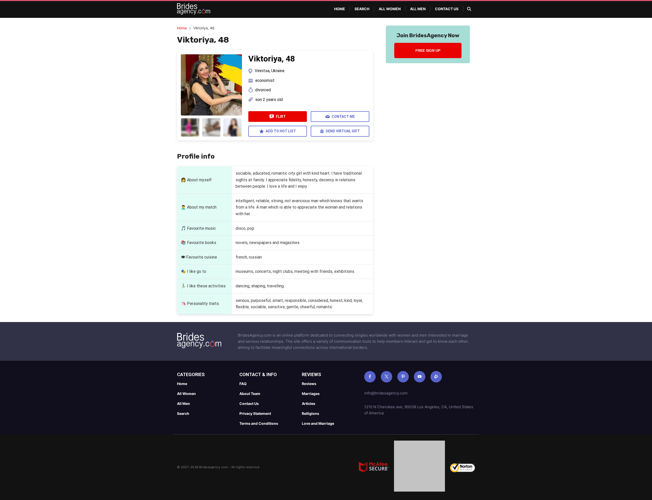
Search (362, 9)
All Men (418, 9)
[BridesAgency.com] (193, 9)
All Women (390, 9)
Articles (308, 403)
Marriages (311, 393)
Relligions (310, 413)
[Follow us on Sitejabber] (436, 376)
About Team (249, 393)
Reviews (309, 383)
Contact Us (446, 9)
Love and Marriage (318, 423)
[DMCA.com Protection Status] (419, 467)
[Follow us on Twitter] (386, 376)
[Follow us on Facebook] (370, 376)
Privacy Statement (255, 413)
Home (339, 9)
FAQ (243, 383)
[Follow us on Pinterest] (403, 376)
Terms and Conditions (258, 423)
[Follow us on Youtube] (419, 376)
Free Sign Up (427, 50)
